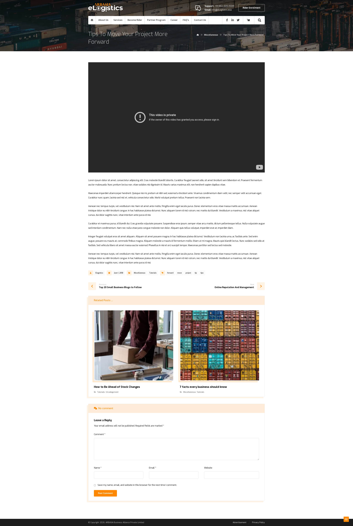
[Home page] (198, 35)
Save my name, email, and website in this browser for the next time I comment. (137, 485)
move (179, 273)
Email (152, 467)
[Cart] (248, 20)
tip (196, 273)
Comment (99, 434)
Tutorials (153, 273)
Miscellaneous (139, 273)
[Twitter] (238, 20)
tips (202, 273)
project (188, 273)
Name (97, 467)
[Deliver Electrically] (105, 7)
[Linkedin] (232, 20)
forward (170, 273)
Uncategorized (112, 392)
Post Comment (105, 493)
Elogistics (99, 273)
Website (208, 467)
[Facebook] (227, 20)
